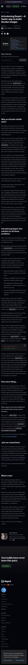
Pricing (3, 596)
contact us (22, 457)
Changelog (4, 639)
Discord (3, 620)
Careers (3, 631)
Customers (4, 599)
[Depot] (6, 581)
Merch (3, 641)
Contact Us (4, 644)
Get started (15, 6)
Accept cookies (20, 660)
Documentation (5, 615)
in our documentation (11, 436)
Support (3, 618)
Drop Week (4, 606)
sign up (7, 457)
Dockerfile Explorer (6, 604)
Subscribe (22, 60)
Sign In (8, 6)
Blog (2, 12)
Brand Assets (5, 646)
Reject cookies (8, 660)
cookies (10, 653)
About (3, 629)
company (7, 12)
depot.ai (3, 609)
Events (3, 636)
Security (3, 601)
